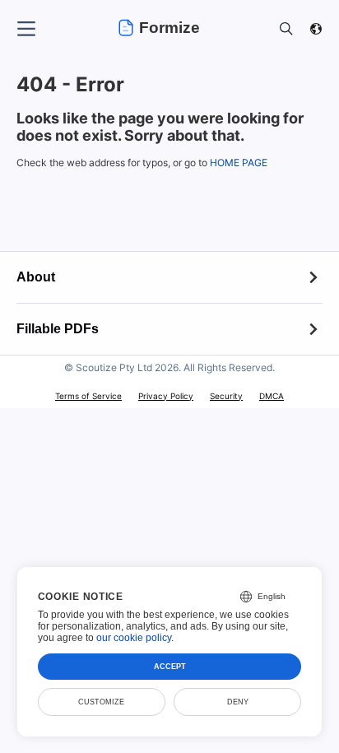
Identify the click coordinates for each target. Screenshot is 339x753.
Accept (170, 666)
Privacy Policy (165, 396)
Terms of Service (88, 396)
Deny (237, 702)
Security (226, 396)
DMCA (271, 396)
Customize (101, 702)
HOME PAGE (238, 162)
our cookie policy (133, 638)
